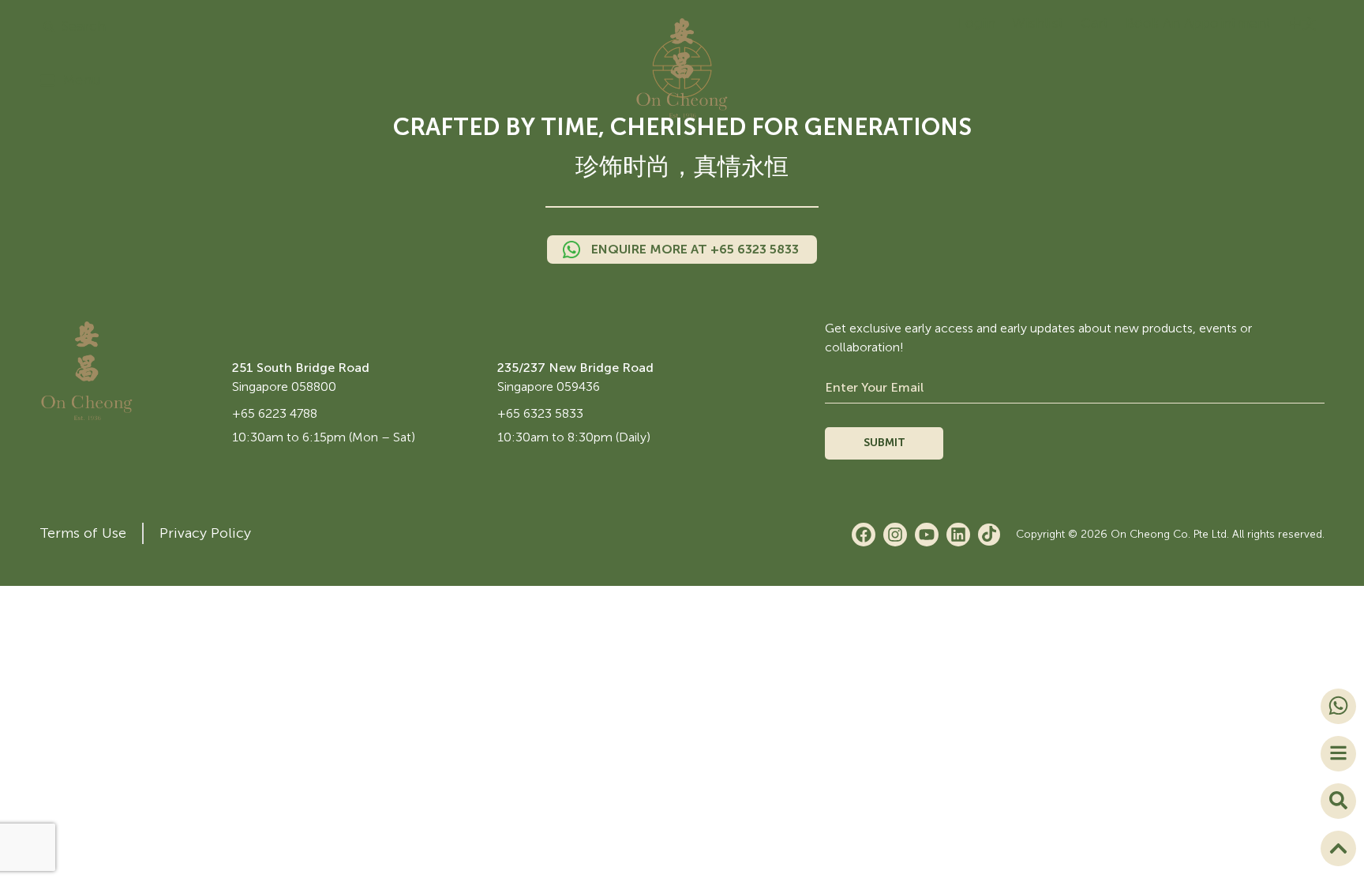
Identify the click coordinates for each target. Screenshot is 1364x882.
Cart (1095, 23)
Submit (884, 442)
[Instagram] (895, 534)
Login (976, 23)
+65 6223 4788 (274, 413)
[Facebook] (863, 534)
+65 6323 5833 (540, 413)
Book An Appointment (1199, 23)
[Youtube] (927, 534)
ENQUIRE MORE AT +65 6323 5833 (695, 249)
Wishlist (1038, 23)
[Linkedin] (958, 534)
